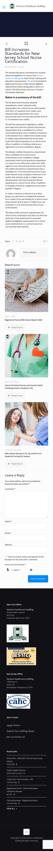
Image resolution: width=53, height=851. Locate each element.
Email (8, 533)
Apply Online (13, 725)
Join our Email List (16, 736)
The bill (30, 81)
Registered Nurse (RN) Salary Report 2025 (23, 320)
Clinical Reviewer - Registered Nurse (22, 800)
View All (11, 808)
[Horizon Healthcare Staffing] (26, 5)
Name (8, 521)
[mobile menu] (3, 6)
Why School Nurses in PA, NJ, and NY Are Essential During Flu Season (23, 455)
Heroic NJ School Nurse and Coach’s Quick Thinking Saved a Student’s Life (24, 386)
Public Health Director (16, 770)
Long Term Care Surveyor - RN (20, 779)
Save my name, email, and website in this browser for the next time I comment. (24, 558)
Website (8, 544)
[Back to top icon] (26, 832)
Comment (10, 489)
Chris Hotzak (29, 252)
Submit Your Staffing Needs (20, 731)
